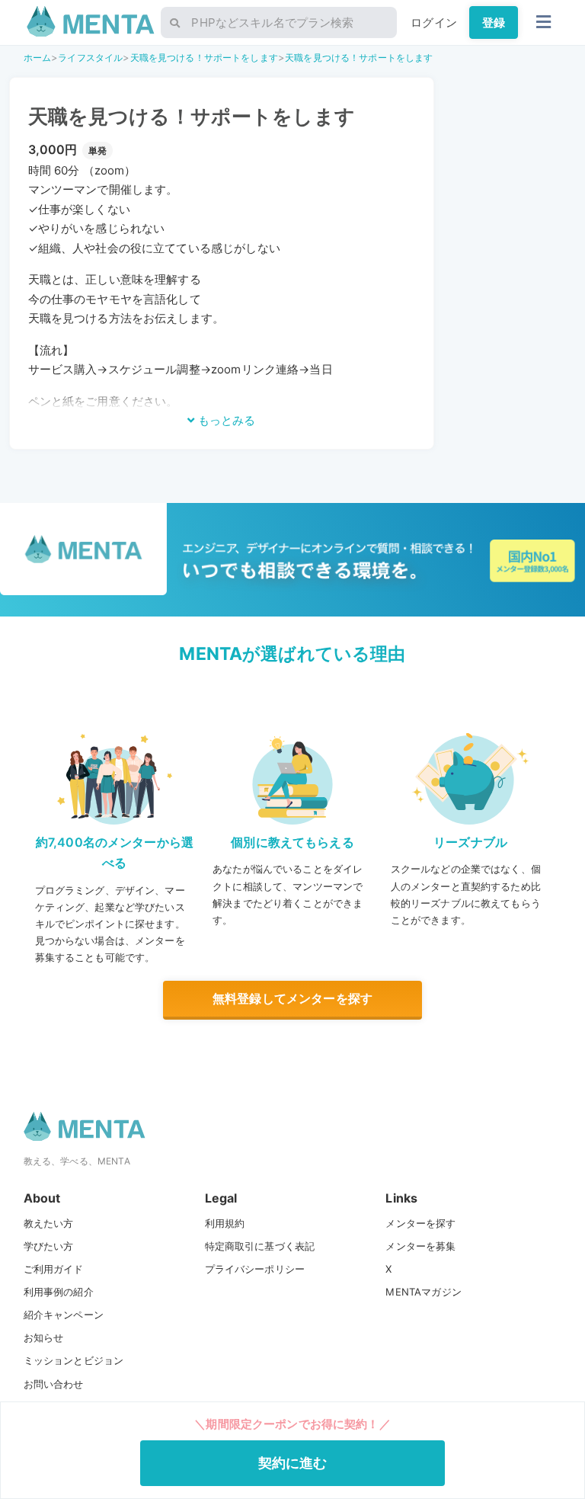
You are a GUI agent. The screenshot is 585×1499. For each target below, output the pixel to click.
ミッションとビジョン (74, 1360)
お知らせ (44, 1337)
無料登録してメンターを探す (292, 998)
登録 (493, 22)
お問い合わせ (54, 1384)
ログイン (434, 22)
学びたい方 (49, 1246)
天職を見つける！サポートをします (204, 57)
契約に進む (293, 1463)
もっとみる (225, 420)
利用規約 (225, 1223)
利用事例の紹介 (59, 1292)
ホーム (37, 57)
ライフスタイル (90, 57)
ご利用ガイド (54, 1269)
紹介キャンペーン (64, 1314)
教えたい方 (49, 1223)
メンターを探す (420, 1223)
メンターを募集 (420, 1246)
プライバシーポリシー (255, 1269)
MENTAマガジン (423, 1292)
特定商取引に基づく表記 (260, 1246)
